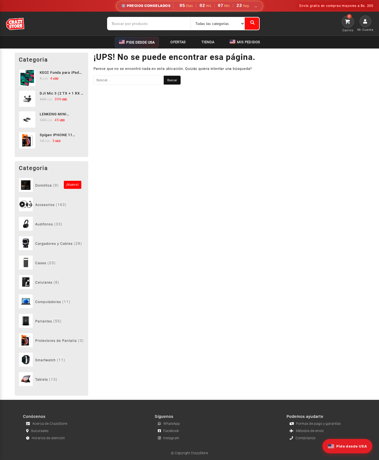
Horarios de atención (48, 438)
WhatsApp (171, 424)
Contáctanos (305, 438)
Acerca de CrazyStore (49, 424)
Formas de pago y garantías (318, 424)
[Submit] (252, 23)
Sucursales (40, 431)
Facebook (171, 431)
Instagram (171, 438)
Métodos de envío (310, 431)
